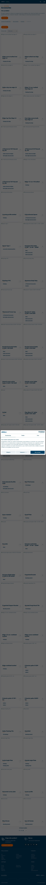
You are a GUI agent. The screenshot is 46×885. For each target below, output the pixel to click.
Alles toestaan (38, 452)
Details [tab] (23, 435)
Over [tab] (38, 435)
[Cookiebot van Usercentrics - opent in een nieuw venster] (39, 432)
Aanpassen (22, 452)
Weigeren (8, 452)
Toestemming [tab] (8, 435)
